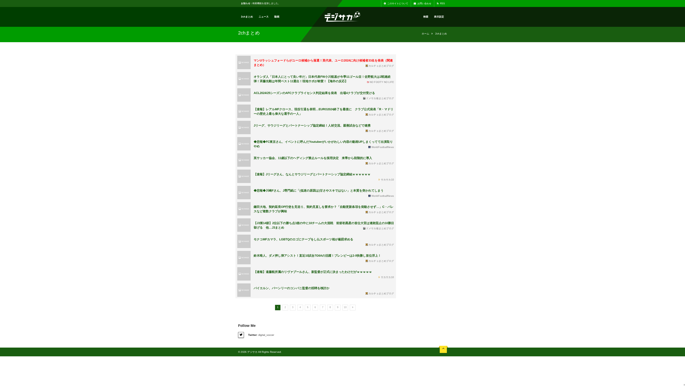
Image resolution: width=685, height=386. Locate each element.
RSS (442, 3)
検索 (425, 16)
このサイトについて (397, 3)
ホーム (425, 33)
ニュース (264, 16)
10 (345, 307)
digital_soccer (266, 334)
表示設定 (439, 16)
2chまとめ (247, 16)
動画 (276, 16)
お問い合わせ (424, 3)
